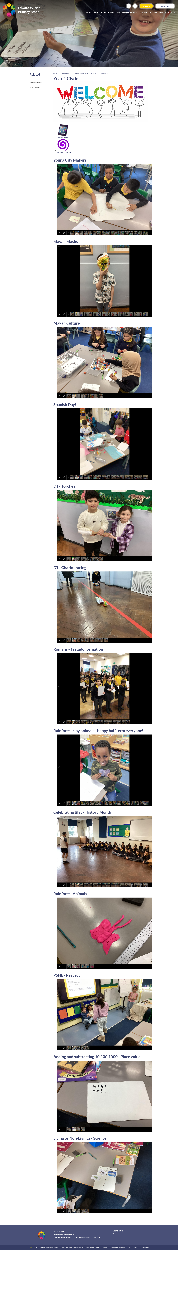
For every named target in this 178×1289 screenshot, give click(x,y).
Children (65, 73)
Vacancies (116, 1234)
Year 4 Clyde (105, 73)
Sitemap (105, 1247)
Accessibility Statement (118, 1247)
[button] (61, 197)
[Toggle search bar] (128, 6)
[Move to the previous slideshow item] (6, 57)
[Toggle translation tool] (135, 6)
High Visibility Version (92, 1247)
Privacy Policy (132, 1247)
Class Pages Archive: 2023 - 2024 (85, 73)
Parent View (146, 6)
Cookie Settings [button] (144, 1247)
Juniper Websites (78, 1247)
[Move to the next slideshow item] (6, 62)
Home (55, 73)
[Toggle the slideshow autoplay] (6, 52)
